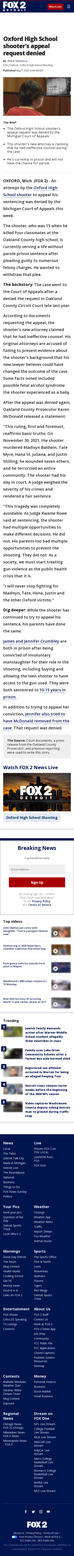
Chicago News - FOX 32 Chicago (13, 1425)
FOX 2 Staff (41, 1314)
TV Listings (10, 1324)
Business (9, 1182)
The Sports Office (45, 1257)
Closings (39, 1212)
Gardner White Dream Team (12, 1392)
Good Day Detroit (14, 1257)
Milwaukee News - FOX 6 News (15, 1434)
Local (6, 1149)
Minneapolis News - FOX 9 (15, 1442)
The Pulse (9, 1153)
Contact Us (41, 1319)
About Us (42, 1309)
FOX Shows (10, 1314)
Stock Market (42, 1391)
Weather (41, 1206)
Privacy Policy (41, 901)
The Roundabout (14, 1172)
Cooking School (13, 1276)
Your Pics (11, 1206)
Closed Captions (44, 1353)
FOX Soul (40, 1165)
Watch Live (55, 6)
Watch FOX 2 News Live (30, 767)
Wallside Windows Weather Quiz (14, 1383)
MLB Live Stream (45, 1437)
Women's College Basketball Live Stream (45, 1474)
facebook (26, 1511)
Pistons (38, 1281)
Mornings (11, 1251)
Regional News (11, 1416)
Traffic (38, 1227)
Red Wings (40, 1290)
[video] (61, 931)
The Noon (9, 1262)
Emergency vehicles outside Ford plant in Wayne (24, 965)
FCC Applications (44, 1348)
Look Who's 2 (12, 1234)
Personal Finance (45, 1382)
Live (37, 1143)
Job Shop (39, 1334)
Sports (40, 1251)
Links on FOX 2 (12, 1295)
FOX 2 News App (44, 1329)
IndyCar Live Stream (42, 1452)
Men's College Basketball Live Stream (43, 1462)
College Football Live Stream (44, 1430)
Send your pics (12, 1212)
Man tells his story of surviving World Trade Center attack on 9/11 (24, 1000)
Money (40, 1376)
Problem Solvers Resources (44, 1359)
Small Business (43, 1396)
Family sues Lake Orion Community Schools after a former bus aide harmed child (47, 1054)
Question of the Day (13, 1219)
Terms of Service (39, 905)
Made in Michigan (14, 1163)
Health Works (11, 1271)
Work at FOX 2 (43, 1324)
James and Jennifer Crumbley (31, 641)
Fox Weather (42, 1236)
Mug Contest (11, 1266)
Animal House (43, 1241)
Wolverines (41, 1271)
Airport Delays (43, 1231)
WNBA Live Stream (41, 1484)
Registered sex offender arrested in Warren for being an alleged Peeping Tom (47, 1072)
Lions (37, 1266)
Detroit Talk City (13, 1158)
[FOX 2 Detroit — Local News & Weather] (14, 6)
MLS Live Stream (45, 1491)
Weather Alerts (43, 1222)
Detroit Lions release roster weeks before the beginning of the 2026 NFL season (46, 1090)
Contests (9, 1329)
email (48, 1511)
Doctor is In (10, 1290)
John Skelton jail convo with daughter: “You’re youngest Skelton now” (25, 931)
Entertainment (16, 1309)
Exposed (8, 1403)
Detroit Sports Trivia (12, 1227)
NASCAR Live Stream (42, 1443)
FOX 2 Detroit (10, 65)
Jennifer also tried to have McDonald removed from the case (36, 721)
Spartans (39, 1276)
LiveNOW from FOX (43, 1158)
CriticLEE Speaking (14, 1319)
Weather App (42, 1217)
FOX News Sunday (15, 1192)
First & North (42, 1262)
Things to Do (11, 1187)
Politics (7, 1196)
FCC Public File (43, 1343)
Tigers (38, 1285)
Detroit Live (10, 1168)
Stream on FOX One (43, 1416)
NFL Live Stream (44, 1424)
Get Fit (7, 1281)
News (8, 1143)
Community (41, 1338)
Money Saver (11, 1285)
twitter (33, 1511)
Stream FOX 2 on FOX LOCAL (45, 1150)
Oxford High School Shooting (36, 65)
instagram (41, 1511)
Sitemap (39, 1366)
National (8, 1177)
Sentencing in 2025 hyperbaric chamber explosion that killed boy (24, 947)
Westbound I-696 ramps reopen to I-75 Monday (25, 982)
